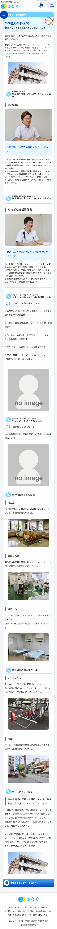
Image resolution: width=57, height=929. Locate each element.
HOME (11, 907)
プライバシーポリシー (31, 907)
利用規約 (44, 907)
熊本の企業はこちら (43, 911)
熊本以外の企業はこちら (17, 915)
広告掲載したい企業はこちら (15, 911)
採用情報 (31, 911)
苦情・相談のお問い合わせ (38, 915)
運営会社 (18, 907)
